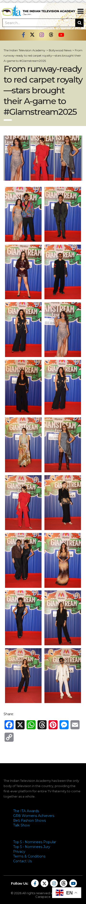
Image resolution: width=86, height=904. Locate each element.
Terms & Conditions (29, 856)
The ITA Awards (26, 811)
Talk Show (21, 825)
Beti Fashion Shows (29, 820)
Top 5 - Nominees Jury (31, 847)
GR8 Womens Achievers (33, 816)
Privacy (19, 851)
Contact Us (22, 861)
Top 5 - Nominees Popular (34, 842)
